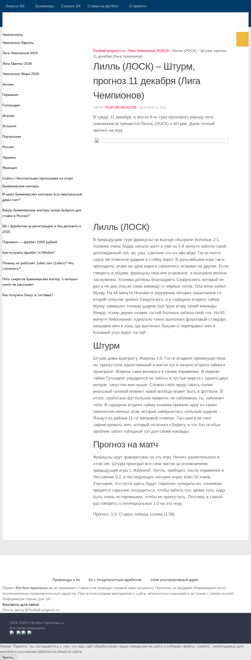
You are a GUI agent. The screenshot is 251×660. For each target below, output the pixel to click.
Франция (9, 168)
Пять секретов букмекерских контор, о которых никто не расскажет (40, 282)
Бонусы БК (15, 6)
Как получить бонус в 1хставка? (27, 295)
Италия (8, 116)
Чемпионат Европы (18, 43)
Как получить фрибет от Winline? (28, 252)
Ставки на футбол (103, 6)
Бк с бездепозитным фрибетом (115, 580)
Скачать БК (71, 6)
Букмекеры (44, 6)
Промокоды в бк (66, 580)
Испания (9, 126)
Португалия (11, 137)
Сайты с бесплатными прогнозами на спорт (37, 178)
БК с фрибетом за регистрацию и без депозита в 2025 (41, 229)
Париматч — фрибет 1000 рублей (29, 242)
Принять (8, 657)
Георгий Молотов (121, 107)
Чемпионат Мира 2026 (20, 74)
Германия (10, 95)
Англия (8, 84)
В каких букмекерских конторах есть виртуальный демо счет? (42, 197)
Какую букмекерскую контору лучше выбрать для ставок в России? (41, 213)
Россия (8, 147)
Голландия (11, 105)
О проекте (137, 6)
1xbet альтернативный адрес (174, 580)
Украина (9, 157)
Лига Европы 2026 (17, 63)
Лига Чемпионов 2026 (20, 53)
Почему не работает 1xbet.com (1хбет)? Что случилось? (38, 266)
